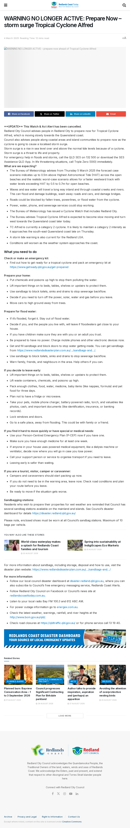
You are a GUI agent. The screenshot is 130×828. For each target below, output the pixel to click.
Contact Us (74, 816)
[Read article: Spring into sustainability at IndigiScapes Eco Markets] (75, 545)
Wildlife (106, 681)
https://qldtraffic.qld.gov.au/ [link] (58, 623)
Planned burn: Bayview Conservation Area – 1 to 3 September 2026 (18, 692)
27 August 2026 (77, 704)
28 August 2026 (45, 704)
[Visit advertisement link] (65, 638)
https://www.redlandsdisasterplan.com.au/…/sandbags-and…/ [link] (56, 350)
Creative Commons (72, 821)
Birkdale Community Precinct (50, 680)
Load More (65, 716)
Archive (8, 816)
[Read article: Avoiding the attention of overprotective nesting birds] (113, 675)
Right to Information (52, 816)
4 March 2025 (11, 38)
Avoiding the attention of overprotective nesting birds (112, 692)
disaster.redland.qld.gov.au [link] (87, 581)
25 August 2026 (30, 553)
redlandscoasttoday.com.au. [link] (28, 595)
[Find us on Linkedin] (77, 794)
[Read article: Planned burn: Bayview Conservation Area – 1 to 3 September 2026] (18, 675)
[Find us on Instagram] (64, 794)
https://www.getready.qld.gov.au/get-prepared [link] (39, 267)
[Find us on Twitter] (58, 794)
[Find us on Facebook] (52, 794)
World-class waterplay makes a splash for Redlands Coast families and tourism (41, 545)
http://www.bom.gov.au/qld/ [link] (27, 617)
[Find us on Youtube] (70, 794)
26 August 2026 (109, 700)
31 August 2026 (13, 700)
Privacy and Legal (27, 816)
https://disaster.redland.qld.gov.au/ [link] (54, 513)
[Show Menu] (5, 5)
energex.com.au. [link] (67, 607)
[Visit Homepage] (65, 5)
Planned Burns (15, 681)
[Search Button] (124, 5)
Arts (73, 681)
